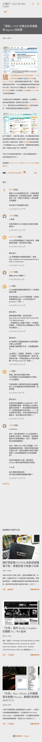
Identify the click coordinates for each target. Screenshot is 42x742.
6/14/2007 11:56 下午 (17, 230)
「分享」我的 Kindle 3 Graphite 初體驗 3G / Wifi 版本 (20, 629)
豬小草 (11, 190)
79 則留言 (10, 655)
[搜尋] (33, 4)
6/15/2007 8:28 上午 (17, 279)
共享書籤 (31, 78)
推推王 (28, 105)
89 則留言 (10, 724)
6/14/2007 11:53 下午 (17, 209)
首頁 (5, 12)
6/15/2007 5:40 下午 (17, 393)
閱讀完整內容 (34, 589)
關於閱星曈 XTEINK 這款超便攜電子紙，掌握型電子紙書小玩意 (21, 564)
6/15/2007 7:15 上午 (17, 265)
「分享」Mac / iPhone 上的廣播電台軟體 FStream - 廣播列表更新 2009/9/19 (21, 697)
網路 (16, 173)
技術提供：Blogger (22, 736)
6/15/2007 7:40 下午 (17, 419)
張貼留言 (6, 484)
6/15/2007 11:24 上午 (17, 364)
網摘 (19, 173)
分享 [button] (35, 173)
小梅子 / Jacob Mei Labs (14, 5)
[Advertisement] (21, 507)
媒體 (12, 173)
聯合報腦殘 (26, 142)
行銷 (8, 173)
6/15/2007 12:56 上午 (17, 246)
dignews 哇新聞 (8, 81)
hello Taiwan (13, 237)
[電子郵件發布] (24, 173)
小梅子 (11, 216)
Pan (10, 371)
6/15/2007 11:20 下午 (17, 478)
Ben (10, 286)
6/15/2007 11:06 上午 (17, 331)
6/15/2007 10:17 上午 (17, 305)
